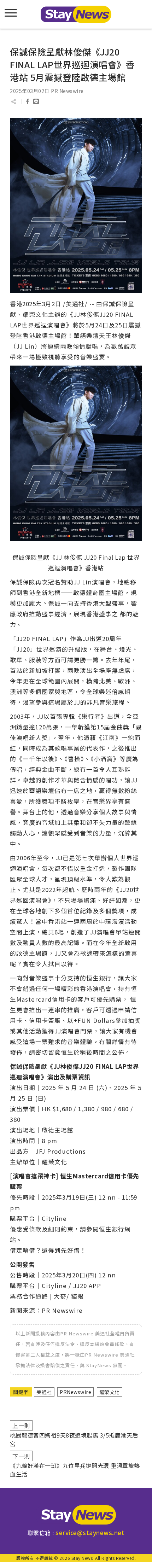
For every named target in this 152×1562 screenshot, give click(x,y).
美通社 (44, 1391)
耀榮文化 (109, 1391)
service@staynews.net (89, 1532)
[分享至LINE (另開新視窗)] (36, 101)
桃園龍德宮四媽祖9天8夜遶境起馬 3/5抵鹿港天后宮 (74, 1439)
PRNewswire (75, 1391)
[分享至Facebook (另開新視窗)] (27, 101)
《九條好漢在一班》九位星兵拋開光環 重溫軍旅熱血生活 (75, 1469)
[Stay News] (76, 1515)
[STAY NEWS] (76, 14)
